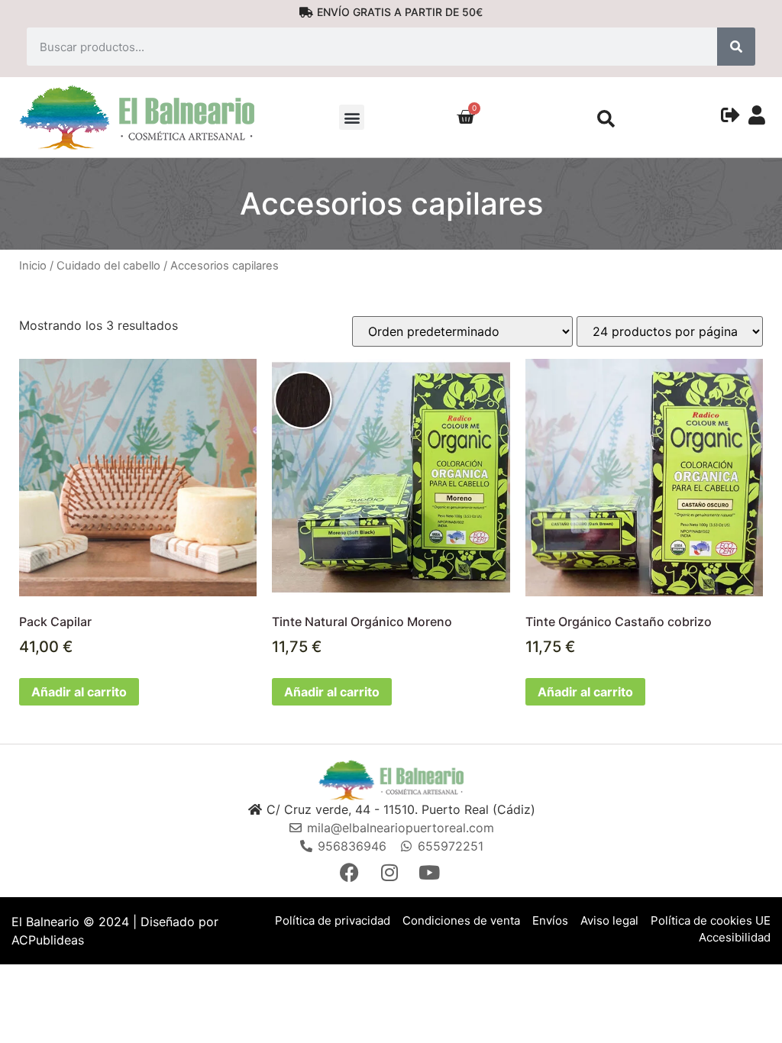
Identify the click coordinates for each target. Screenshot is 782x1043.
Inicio (33, 266)
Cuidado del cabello (108, 266)
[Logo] (391, 779)
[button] (351, 117)
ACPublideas (47, 940)
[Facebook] (351, 872)
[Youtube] (430, 872)
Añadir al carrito (79, 691)
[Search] (736, 46)
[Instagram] (391, 872)
